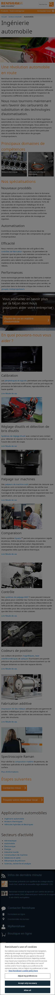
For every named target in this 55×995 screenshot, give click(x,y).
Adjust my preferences (27, 976)
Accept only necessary (27, 983)
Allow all (27, 990)
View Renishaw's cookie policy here (23, 971)
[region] (27, 969)
